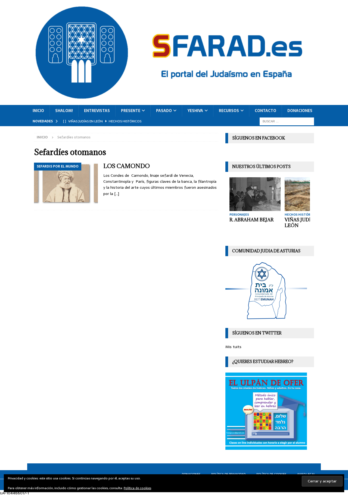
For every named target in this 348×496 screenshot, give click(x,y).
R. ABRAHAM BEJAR (251, 220)
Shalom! (64, 111)
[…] (116, 194)
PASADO (164, 111)
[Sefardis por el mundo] (66, 183)
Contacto (265, 111)
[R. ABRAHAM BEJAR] (255, 194)
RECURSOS (229, 111)
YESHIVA (195, 111)
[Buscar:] (287, 121)
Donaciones (299, 111)
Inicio (38, 111)
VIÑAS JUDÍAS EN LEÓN (305, 222)
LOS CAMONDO (126, 166)
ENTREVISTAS (97, 111)
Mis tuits (233, 347)
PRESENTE (130, 111)
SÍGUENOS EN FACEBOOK (258, 138)
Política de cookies (137, 488)
